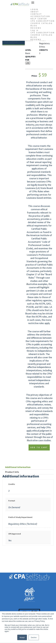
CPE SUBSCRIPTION (43, 21)
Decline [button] (34, 637)
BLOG (34, 25)
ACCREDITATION (40, 16)
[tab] (28, 467)
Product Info (12, 471)
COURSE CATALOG (42, 23)
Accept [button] (22, 637)
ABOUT (35, 11)
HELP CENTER (39, 18)
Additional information (17, 467)
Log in (35, 30)
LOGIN (34, 9)
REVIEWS (36, 28)
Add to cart (39, 447)
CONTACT (36, 14)
